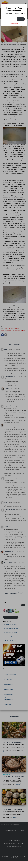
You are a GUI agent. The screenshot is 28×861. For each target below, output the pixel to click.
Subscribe (21, 19)
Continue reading (14, 23)
